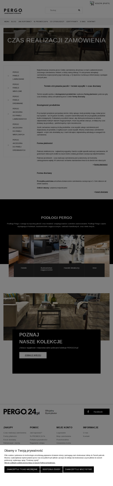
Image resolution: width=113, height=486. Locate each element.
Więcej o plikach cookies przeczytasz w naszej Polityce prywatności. (29, 463)
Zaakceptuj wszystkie (78, 469)
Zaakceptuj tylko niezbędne (22, 469)
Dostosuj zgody (51, 469)
